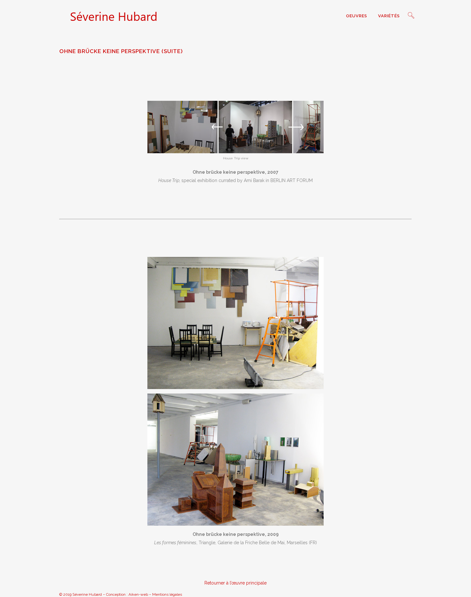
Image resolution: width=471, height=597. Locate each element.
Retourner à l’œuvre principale (235, 582)
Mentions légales (167, 594)
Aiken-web (138, 594)
